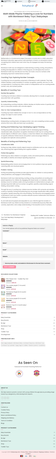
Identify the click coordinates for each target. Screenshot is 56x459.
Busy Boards (5, 320)
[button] (2, 6)
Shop (2, 329)
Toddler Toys (5, 332)
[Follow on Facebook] (2, 398)
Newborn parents (33, 345)
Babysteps (34, 21)
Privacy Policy (5, 412)
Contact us (4, 407)
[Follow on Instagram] (5, 398)
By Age (3, 323)
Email (5, 250)
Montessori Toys (6, 326)
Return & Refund (33, 452)
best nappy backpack (6, 343)
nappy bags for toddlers (22, 345)
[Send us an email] (8, 398)
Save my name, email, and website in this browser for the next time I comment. (27, 263)
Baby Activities (26, 11)
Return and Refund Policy (8, 415)
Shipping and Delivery (7, 418)
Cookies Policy (5, 410)
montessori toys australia (7, 345)
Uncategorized (18, 11)
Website (5, 256)
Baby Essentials (5, 317)
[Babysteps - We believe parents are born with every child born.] (28, 6)
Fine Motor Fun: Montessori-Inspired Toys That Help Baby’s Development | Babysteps (13, 217)
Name (5, 243)
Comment (6, 231)
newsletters (42, 345)
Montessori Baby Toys (36, 11)
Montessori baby (18, 343)
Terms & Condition (6, 420)
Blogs (2, 423)
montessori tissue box (28, 343)
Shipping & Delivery (44, 452)
